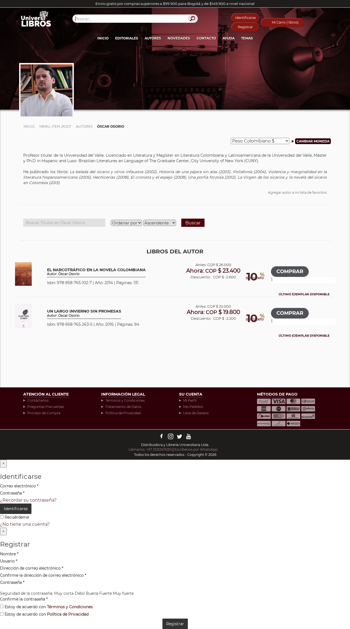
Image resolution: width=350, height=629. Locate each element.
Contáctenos (38, 400)
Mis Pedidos (193, 407)
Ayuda (229, 38)
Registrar (245, 27)
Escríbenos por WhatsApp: (196, 449)
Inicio (103, 38)
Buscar (192, 222)
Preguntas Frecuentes (45, 407)
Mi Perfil (190, 400)
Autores (153, 38)
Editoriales (126, 38)
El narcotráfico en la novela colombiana (96, 272)
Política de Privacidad (123, 413)
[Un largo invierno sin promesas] (23, 315)
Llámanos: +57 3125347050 (150, 449)
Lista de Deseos (196, 413)
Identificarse (245, 18)
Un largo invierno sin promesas (84, 313)
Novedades (179, 38)
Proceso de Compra (43, 413)
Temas (247, 38)
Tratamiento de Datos (123, 407)
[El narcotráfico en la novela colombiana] (23, 273)
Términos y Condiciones (125, 400)
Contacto (206, 38)
